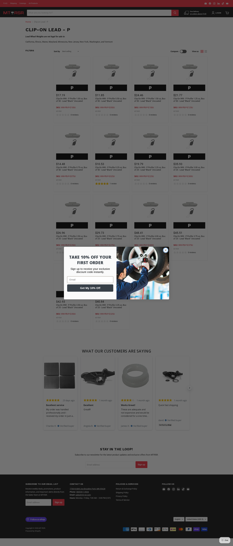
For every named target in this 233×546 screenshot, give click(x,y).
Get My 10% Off (90, 288)
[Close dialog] (165, 250)
